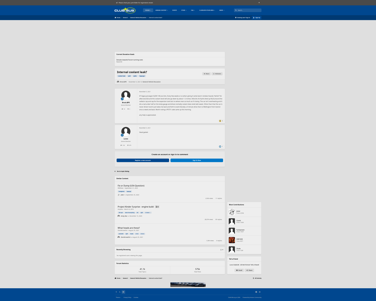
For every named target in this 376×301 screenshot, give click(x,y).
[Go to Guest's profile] (232, 221)
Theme (118, 297)
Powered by (252, 297)
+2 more (147, 212)
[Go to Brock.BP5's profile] (118, 82)
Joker (122, 195)
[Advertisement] (170, 36)
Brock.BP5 (123, 82)
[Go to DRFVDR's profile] (232, 240)
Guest (238, 220)
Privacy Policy (127, 297)
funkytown (240, 230)
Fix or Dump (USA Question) (131, 185)
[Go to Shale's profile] (232, 249)
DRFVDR (239, 239)
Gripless (120, 209)
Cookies (136, 297)
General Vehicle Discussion (152, 82)
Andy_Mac (124, 216)
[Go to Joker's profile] (119, 195)
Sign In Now (197, 160)
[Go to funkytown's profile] (232, 231)
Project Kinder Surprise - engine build (136, 206)
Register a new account (143, 160)
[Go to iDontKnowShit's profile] (119, 237)
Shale (238, 248)
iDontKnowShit (122, 230)
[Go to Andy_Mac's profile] (119, 216)
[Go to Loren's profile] (126, 131)
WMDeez (120, 188)
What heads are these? (129, 228)
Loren (126, 139)
